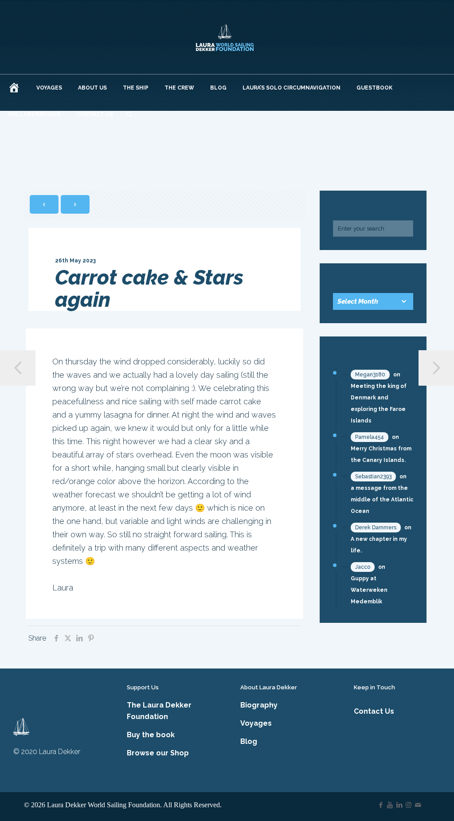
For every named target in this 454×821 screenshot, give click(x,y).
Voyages (256, 723)
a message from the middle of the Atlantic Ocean (382, 499)
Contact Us (374, 711)
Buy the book (151, 735)
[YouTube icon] (390, 805)
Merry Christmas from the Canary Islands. (381, 454)
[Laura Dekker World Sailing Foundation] (225, 37)
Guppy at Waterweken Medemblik (369, 590)
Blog (248, 741)
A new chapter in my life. (379, 545)
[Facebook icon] (380, 805)
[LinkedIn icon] (399, 805)
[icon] (418, 805)
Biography (259, 705)
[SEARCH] (129, 114)
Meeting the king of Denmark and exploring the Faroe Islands (379, 403)
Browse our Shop (158, 753)
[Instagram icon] (408, 805)
